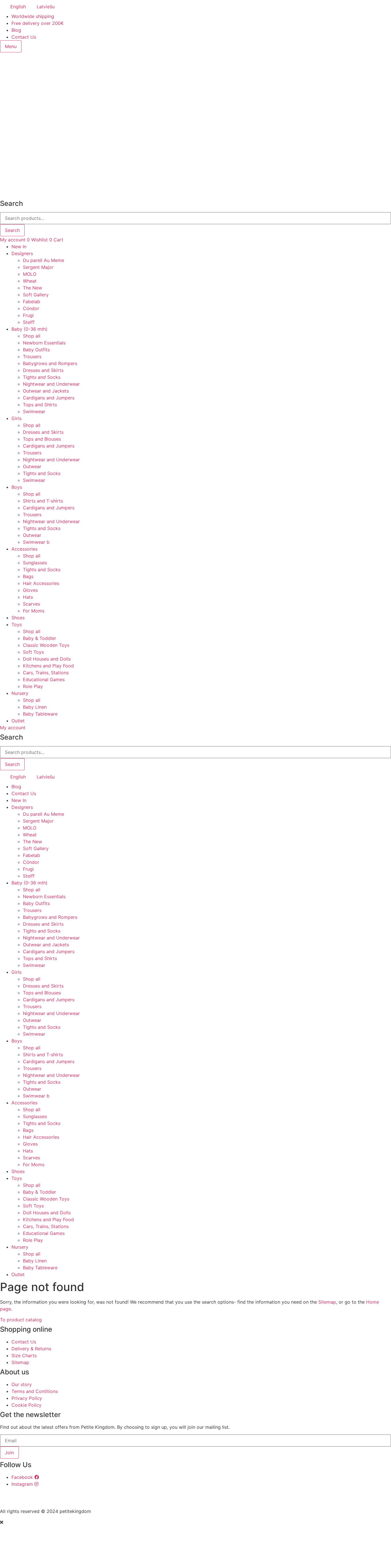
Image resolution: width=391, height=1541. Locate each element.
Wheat (30, 281)
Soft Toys (33, 652)
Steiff (29, 322)
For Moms (33, 611)
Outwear (32, 466)
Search (12, 230)
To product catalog (21, 1320)
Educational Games (44, 679)
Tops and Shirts (40, 404)
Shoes (18, 617)
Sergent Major (38, 267)
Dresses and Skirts (43, 370)
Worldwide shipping (32, 16)
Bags (28, 576)
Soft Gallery (36, 294)
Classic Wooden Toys (46, 645)
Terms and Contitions (34, 1391)
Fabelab (31, 301)
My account (12, 240)
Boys (16, 487)
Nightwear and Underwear (51, 384)
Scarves (31, 604)
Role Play (33, 686)
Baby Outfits (36, 349)
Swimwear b (36, 542)
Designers (22, 253)
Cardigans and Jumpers (48, 398)
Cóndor (31, 308)
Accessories (24, 549)
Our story (21, 1384)
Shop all (31, 336)
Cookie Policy (26, 1405)
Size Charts (24, 1355)
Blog (16, 30)
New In (18, 246)
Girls (16, 418)
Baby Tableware (40, 714)
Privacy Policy (26, 1398)
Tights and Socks (41, 377)
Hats (28, 597)
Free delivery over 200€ (37, 23)
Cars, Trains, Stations (46, 672)
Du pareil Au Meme (43, 260)
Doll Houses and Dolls (47, 659)
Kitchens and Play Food (48, 666)
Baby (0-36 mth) (29, 329)
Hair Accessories (41, 583)
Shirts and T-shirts (43, 501)
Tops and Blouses (42, 439)
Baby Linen (35, 707)
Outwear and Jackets (46, 391)
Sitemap (327, 1302)
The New (32, 288)
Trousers (32, 356)
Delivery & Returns (31, 1348)
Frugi (28, 315)
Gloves (30, 590)
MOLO (29, 274)
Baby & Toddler (39, 638)
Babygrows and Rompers (50, 363)
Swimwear (34, 411)
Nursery (19, 693)
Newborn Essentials (44, 343)
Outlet (18, 721)
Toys (16, 624)
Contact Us (23, 37)
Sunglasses (35, 562)
